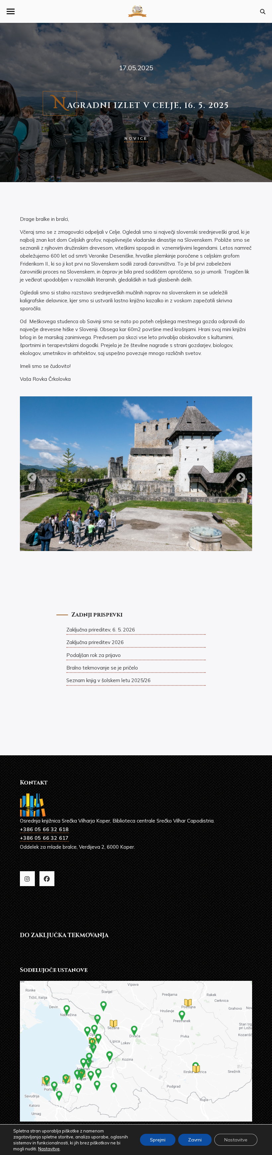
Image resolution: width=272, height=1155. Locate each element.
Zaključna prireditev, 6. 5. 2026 (100, 630)
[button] (10, 11)
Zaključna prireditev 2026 (95, 642)
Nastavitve (49, 1148)
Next (239, 475)
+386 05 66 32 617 (44, 838)
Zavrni (195, 1140)
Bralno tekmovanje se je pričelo (102, 668)
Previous (30, 475)
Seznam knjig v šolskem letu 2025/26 (108, 680)
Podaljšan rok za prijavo (93, 655)
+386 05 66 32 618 (44, 829)
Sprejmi (158, 1140)
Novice (136, 138)
